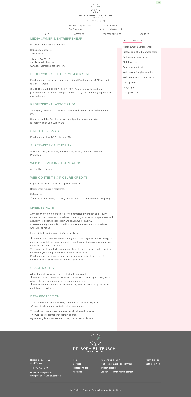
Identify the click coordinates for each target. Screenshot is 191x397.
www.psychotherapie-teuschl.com (47, 66)
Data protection (130, 92)
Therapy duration (109, 368)
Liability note (129, 82)
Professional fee (112, 34)
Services (79, 34)
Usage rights (129, 87)
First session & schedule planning (116, 364)
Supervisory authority (134, 67)
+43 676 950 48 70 (112, 25)
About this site (132, 40)
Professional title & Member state (140, 52)
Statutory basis (130, 62)
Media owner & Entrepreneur (137, 47)
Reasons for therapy (110, 360)
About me (144, 34)
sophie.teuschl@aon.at (110, 29)
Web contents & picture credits (138, 77)
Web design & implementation (138, 72)
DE (154, 2)
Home (46, 34)
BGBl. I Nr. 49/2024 (61, 137)
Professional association (135, 57)
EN (158, 2)
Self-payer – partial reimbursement (117, 372)
